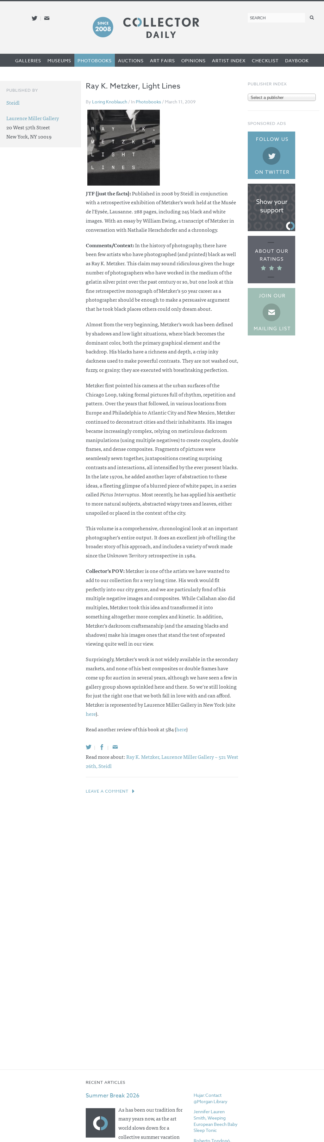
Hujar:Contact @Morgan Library (210, 1098)
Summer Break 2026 (113, 1095)
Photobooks (95, 61)
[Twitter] (88, 747)
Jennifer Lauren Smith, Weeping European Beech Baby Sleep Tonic (216, 1120)
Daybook (297, 61)
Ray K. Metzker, (143, 756)
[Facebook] (102, 747)
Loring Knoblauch (109, 102)
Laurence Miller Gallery (32, 118)
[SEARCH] (312, 17)
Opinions (193, 61)
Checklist (265, 61)
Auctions (131, 61)
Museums (59, 61)
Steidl (105, 766)
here (91, 713)
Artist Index (229, 61)
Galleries (28, 61)
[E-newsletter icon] (47, 18)
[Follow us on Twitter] (34, 18)
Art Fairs (162, 61)
